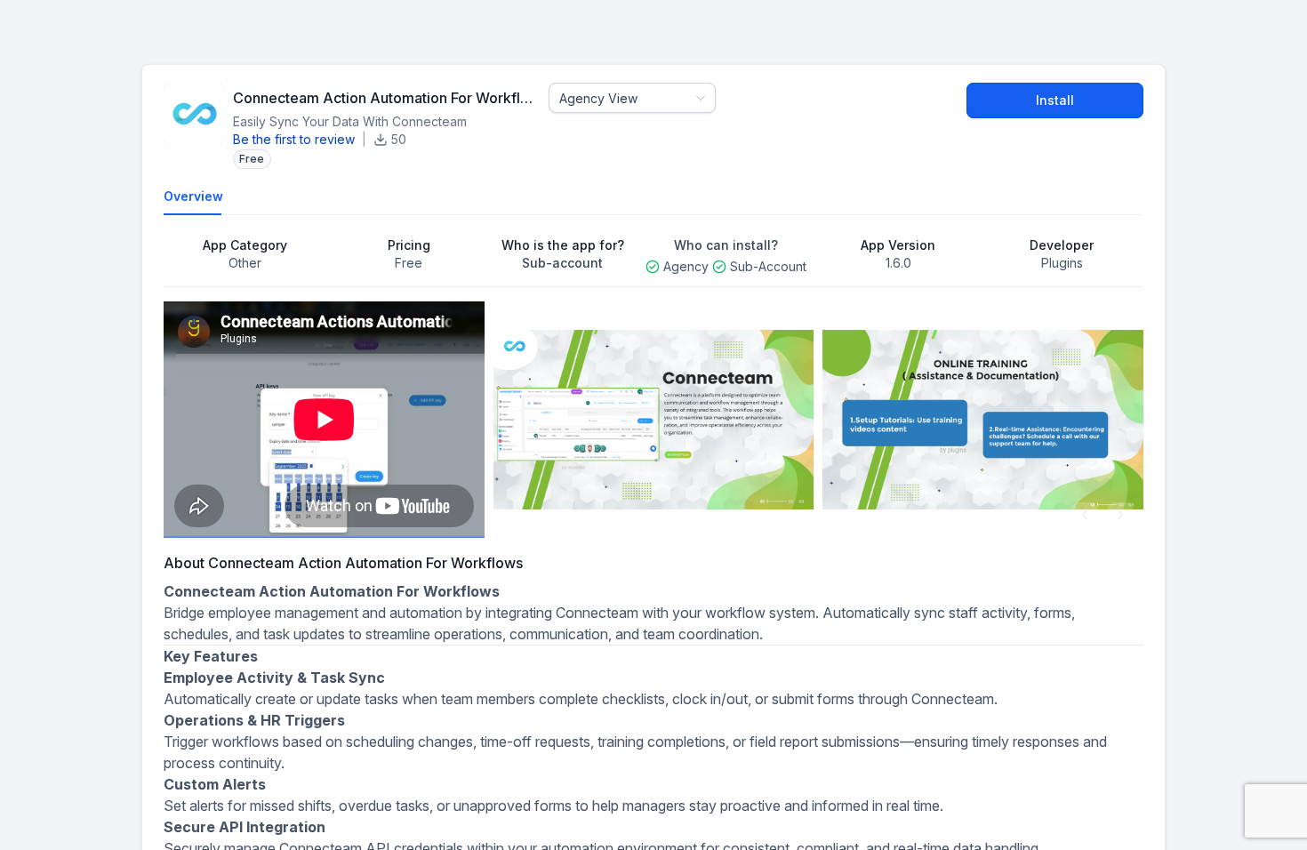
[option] (324, 419)
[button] (1084, 514)
